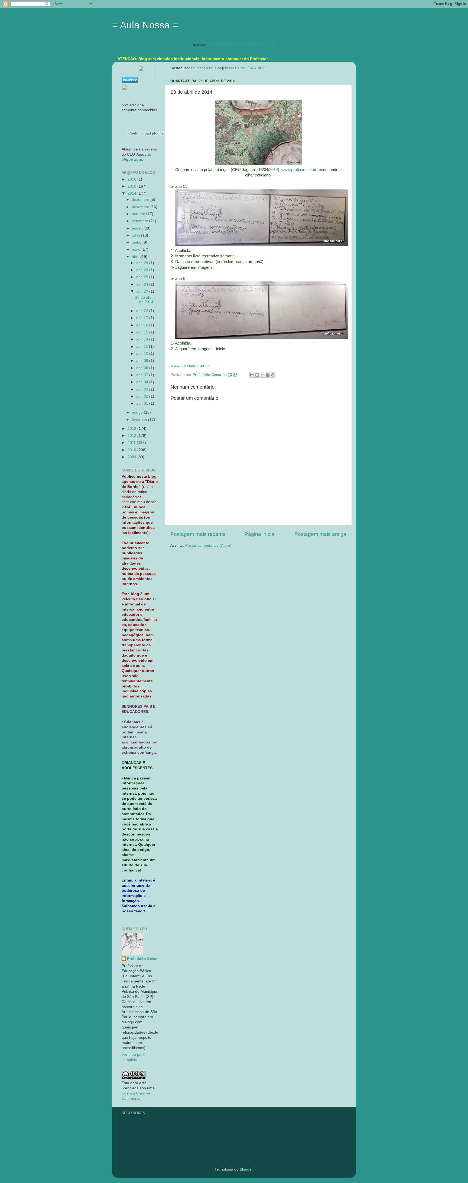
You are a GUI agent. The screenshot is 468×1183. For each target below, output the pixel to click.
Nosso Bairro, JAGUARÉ (244, 68)
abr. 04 (142, 382)
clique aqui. (132, 160)
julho (136, 235)
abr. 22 (142, 311)
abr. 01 (142, 403)
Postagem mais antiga (320, 534)
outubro (139, 214)
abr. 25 (142, 277)
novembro (141, 207)
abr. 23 (142, 291)
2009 (132, 457)
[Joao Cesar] (134, 100)
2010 (132, 450)
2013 (132, 429)
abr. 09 (142, 361)
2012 (132, 436)
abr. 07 (142, 375)
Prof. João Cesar (142, 959)
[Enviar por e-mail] (252, 375)
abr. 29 (142, 263)
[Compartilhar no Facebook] (267, 375)
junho (137, 242)
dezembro (141, 200)
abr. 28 (142, 270)
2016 (132, 179)
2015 (132, 186)
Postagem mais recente (198, 534)
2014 (132, 193)
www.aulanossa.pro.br (241, 44)
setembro (140, 221)
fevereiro (140, 420)
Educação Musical (206, 68)
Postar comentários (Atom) (208, 545)
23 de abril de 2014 (144, 300)
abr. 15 (142, 332)
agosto (138, 228)
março (138, 412)
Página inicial (260, 534)
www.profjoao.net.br (298, 170)
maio (136, 249)
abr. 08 (142, 368)
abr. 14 (142, 339)
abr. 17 (142, 318)
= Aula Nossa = (145, 25)
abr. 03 (142, 389)
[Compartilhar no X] (262, 375)
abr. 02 (142, 396)
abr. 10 (142, 354)
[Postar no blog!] (257, 375)
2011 (132, 443)
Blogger (246, 1169)
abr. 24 (142, 284)
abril (136, 257)
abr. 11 (142, 347)
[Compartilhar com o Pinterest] (272, 375)
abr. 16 (142, 325)
